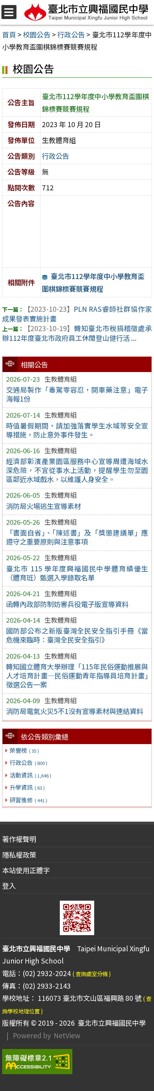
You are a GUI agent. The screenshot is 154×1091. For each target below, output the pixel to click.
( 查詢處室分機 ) (91, 974)
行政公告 (28, 762)
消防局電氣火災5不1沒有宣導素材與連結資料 (74, 711)
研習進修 (28, 799)
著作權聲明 (19, 839)
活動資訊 (30, 775)
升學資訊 (27, 787)
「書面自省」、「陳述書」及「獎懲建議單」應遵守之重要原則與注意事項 (77, 537)
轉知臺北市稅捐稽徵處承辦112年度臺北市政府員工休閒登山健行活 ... (77, 333)
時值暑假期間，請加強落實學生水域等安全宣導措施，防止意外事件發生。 (77, 430)
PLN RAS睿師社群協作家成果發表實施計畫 (77, 314)
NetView (67, 1035)
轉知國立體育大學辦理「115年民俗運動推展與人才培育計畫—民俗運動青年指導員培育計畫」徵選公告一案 (77, 675)
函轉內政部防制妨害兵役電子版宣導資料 (67, 604)
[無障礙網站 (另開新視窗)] (77, 1061)
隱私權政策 (19, 855)
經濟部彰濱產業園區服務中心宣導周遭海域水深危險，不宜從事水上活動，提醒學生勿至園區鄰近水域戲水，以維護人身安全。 (77, 470)
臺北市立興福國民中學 (110, 1023)
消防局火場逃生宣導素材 (43, 506)
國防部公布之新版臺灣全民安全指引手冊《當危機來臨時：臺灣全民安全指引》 (77, 635)
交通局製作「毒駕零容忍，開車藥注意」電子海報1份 (77, 394)
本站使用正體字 (26, 870)
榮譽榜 (24, 750)
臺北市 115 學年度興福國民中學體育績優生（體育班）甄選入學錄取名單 (77, 572)
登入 (9, 886)
